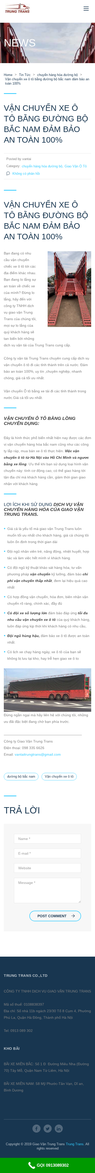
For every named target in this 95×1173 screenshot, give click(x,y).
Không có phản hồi (26, 173)
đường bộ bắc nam (21, 776)
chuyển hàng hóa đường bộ (42, 166)
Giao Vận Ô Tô (76, 166)
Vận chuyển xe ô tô (59, 776)
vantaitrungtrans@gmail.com (38, 754)
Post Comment (52, 916)
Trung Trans (75, 1144)
